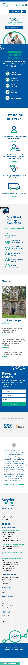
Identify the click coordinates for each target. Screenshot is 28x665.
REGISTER (17, 11)
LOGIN (11, 11)
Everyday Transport (7, 534)
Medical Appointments (8, 532)
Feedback (5, 512)
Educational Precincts (8, 566)
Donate (4, 602)
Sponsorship (5, 607)
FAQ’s (3, 581)
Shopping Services (7, 538)
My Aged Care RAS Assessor (10, 546)
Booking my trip (6, 579)
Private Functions (7, 570)
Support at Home (7, 548)
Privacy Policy (14, 646)
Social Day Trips (6, 536)
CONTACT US (7, 509)
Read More (14, 141)
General (4, 560)
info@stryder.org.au (7, 516)
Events (4, 590)
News (3, 592)
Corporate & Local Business (10, 562)
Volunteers (5, 604)
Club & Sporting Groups (8, 568)
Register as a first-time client (10, 577)
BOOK (23, 11)
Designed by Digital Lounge (14, 649)
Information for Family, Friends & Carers (12, 553)
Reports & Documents (8, 621)
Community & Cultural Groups (10, 564)
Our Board (5, 619)
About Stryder (6, 615)
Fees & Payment (6, 583)
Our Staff (4, 617)
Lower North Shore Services (10, 540)
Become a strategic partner (10, 606)
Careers (4, 600)
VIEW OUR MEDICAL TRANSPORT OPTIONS (12, 28)
